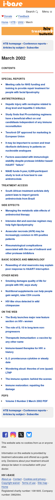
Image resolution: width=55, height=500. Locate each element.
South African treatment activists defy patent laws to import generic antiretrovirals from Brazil (27, 194)
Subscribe (33, 47)
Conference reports (34, 43)
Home (5, 22)
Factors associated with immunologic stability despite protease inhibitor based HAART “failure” (29, 160)
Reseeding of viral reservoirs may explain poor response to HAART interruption (29, 267)
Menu (46, 11)
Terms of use (29, 483)
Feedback (23, 16)
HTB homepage (12, 43)
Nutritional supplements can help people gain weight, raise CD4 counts (29, 293)
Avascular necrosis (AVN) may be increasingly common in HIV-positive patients (27, 235)
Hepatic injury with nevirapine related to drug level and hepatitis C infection (28, 106)
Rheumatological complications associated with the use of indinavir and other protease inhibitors (28, 249)
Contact (17, 479)
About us (6, 479)
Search (30, 11)
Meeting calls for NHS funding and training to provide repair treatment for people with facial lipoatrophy (28, 88)
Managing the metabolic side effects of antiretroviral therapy (28, 212)
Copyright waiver (11, 483)
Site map (42, 483)
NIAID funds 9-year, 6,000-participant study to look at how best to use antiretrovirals (27, 175)
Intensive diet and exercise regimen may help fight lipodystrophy (29, 223)
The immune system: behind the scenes (29, 379)
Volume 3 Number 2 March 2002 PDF (27, 401)
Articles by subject (14, 47)
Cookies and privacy (35, 479)
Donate (8, 16)
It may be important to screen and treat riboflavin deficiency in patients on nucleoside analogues (28, 146)
